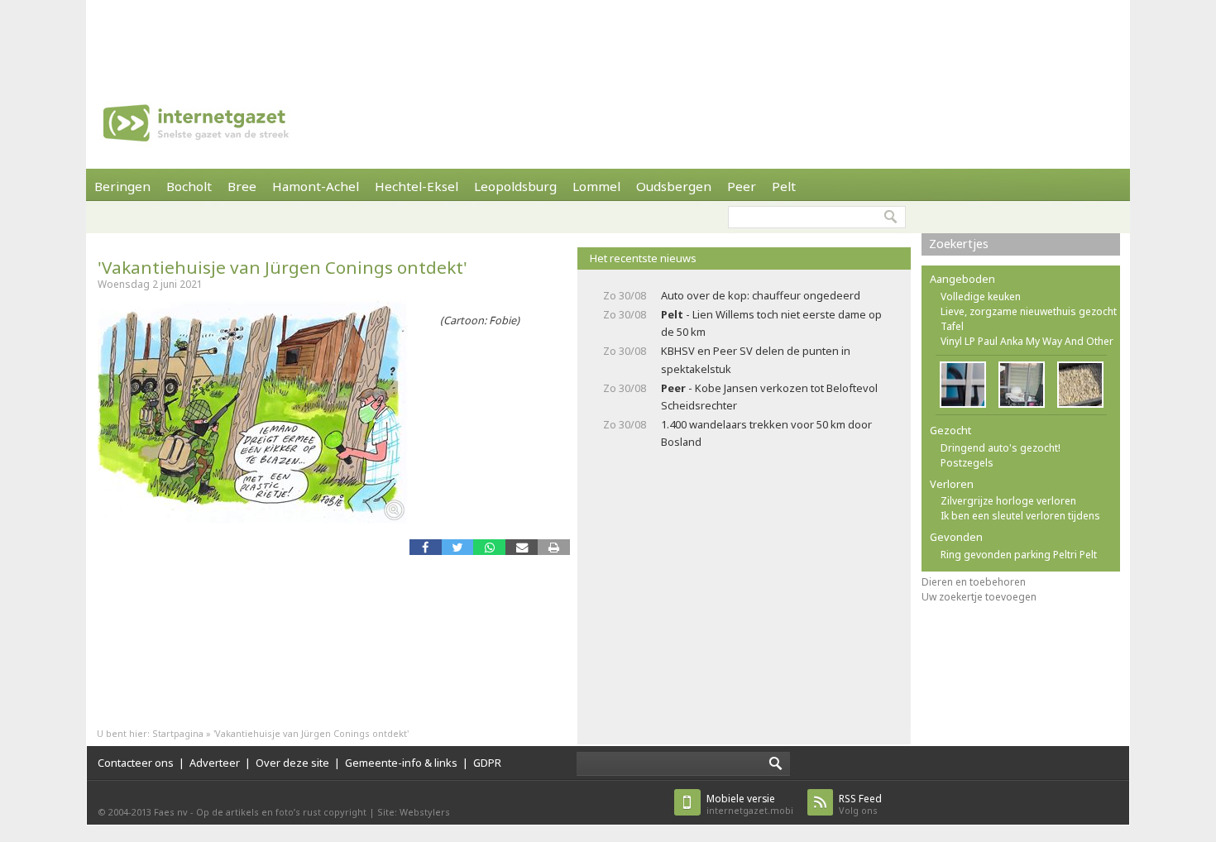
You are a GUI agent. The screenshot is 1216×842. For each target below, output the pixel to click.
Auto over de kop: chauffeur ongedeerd (760, 295)
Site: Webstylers (413, 812)
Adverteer (214, 762)
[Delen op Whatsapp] (489, 547)
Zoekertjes (959, 243)
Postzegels (967, 463)
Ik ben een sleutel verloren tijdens (1020, 516)
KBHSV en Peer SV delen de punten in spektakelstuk (755, 359)
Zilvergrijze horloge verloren (1008, 501)
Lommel (596, 186)
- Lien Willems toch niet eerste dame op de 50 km (771, 323)
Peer (741, 186)
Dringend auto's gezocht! (1000, 448)
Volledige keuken (981, 296)
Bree (241, 186)
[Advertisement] (608, 37)
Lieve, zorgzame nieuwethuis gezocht (1029, 311)
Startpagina (177, 733)
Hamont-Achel (315, 186)
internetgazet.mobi (749, 804)
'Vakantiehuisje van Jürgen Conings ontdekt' (282, 267)
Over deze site (292, 762)
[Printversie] (554, 547)
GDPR (487, 762)
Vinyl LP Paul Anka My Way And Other (1027, 341)
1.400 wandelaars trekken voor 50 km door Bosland (766, 433)
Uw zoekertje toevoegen (979, 597)
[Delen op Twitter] (458, 547)
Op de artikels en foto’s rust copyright (281, 812)
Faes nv (171, 812)
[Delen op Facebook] (425, 547)
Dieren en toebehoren (974, 582)
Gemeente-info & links (401, 762)
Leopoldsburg (515, 186)
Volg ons (860, 804)
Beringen (122, 186)
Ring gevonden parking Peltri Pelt (1019, 555)
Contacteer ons (136, 762)
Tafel (952, 326)
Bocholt (189, 186)
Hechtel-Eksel (416, 186)
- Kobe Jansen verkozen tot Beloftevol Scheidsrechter (769, 396)
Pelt (784, 186)
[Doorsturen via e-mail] (521, 547)
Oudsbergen (673, 186)
